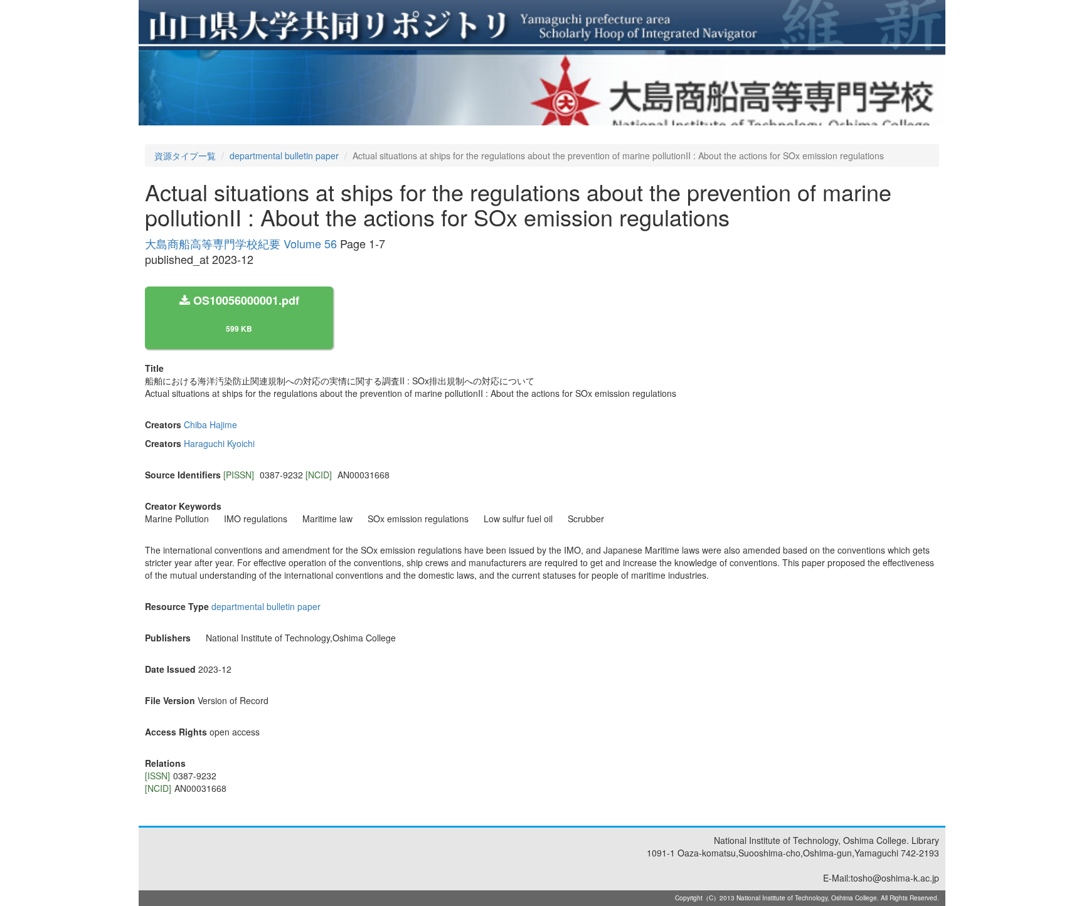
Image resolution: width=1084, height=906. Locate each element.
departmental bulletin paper (284, 155)
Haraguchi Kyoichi (219, 443)
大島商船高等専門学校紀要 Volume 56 (241, 243)
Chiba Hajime (210, 424)
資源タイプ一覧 (185, 155)
